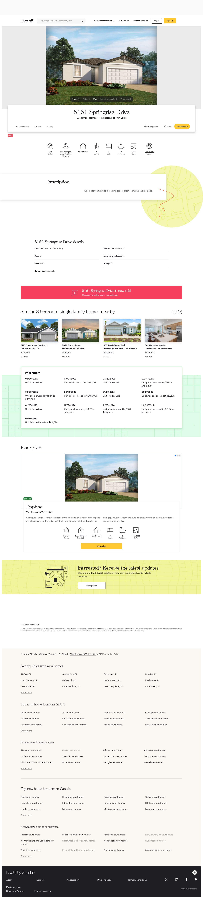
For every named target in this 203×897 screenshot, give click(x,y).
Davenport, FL (111, 674)
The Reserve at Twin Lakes (113, 117)
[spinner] (82, 20)
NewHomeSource (15, 891)
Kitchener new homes (156, 803)
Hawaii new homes (153, 762)
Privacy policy (104, 880)
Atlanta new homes (30, 712)
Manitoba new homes (114, 834)
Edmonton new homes (73, 803)
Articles (122, 21)
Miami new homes (113, 724)
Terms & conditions (137, 880)
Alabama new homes (31, 750)
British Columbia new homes (76, 834)
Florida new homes (71, 762)
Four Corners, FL (29, 680)
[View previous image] (11, 68)
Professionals (139, 21)
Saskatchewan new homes (158, 850)
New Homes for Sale (103, 21)
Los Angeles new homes (74, 724)
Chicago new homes (155, 712)
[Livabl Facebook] (186, 879)
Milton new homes (71, 809)
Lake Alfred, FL (28, 686)
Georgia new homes (113, 762)
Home (24, 654)
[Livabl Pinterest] (196, 879)
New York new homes (156, 724)
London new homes (30, 809)
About (9, 880)
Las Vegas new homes (31, 724)
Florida (33, 654)
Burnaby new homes (114, 797)
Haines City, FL (69, 680)
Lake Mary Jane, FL (113, 686)
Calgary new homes (155, 797)
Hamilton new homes (114, 803)
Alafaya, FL (26, 674)
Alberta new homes (30, 834)
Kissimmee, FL (152, 680)
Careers (40, 880)
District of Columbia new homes (36, 762)
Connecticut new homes (115, 756)
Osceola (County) (47, 654)
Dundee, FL (151, 674)
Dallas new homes (30, 718)
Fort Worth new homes (73, 718)
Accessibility (73, 880)
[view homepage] (27, 20)
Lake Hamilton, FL (71, 686)
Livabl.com (125, 631)
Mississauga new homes (115, 809)
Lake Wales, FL (152, 686)
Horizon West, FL (112, 680)
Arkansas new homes (154, 750)
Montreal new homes (155, 809)
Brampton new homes (73, 797)
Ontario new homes (30, 850)
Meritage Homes (88, 117)
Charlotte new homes (114, 712)
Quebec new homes (114, 850)
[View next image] (191, 68)
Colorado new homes (72, 756)
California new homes (31, 756)
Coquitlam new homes (32, 803)
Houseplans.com (42, 891)
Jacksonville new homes (157, 718)
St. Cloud (63, 654)
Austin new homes (71, 712)
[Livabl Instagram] (176, 879)
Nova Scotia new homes (115, 840)
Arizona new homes (112, 750)
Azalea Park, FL (69, 674)
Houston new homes (114, 718)
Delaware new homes (155, 756)
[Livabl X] (166, 879)
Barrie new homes (30, 797)
